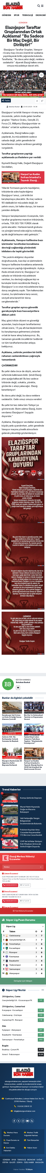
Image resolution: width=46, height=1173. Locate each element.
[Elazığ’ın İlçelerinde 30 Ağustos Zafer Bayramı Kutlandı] (12, 753)
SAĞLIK (39, 1160)
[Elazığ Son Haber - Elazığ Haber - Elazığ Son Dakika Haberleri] (13, 6)
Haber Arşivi (32, 1148)
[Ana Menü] (42, 6)
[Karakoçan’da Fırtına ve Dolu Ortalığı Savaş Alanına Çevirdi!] (12, 708)
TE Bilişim (29, 1169)
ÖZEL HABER (29, 1162)
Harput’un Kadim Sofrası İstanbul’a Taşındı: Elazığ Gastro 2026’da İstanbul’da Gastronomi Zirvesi (33, 765)
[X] (19, 1121)
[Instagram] (23, 1121)
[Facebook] (14, 1121)
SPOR (16, 15)
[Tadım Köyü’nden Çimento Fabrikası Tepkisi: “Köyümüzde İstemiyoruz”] (34, 729)
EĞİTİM (5, 1162)
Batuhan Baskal (14, 107)
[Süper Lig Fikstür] (43, 990)
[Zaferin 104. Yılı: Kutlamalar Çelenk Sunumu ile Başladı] (12, 729)
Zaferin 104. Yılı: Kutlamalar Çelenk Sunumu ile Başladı (10, 739)
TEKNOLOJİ (27, 15)
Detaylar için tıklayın (23, 981)
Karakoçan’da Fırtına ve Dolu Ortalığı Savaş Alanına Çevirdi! (11, 717)
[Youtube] (27, 1121)
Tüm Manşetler (33, 1140)
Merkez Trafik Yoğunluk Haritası (31, 1134)
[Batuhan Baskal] (8, 684)
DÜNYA (20, 1162)
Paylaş (7, 100)
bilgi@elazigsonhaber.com (24, 1111)
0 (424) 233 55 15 (11, 885)
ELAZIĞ (12, 1162)
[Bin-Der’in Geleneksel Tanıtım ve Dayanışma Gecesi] (34, 708)
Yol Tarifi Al (25, 885)
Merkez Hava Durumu (11, 1134)
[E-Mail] (18, 688)
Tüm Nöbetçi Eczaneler (24, 911)
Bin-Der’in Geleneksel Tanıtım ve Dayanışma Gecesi (33, 717)
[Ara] (38, 6)
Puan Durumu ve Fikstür (11, 1141)
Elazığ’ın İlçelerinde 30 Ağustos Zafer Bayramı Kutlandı (12, 763)
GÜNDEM (6, 15)
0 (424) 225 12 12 (11, 901)
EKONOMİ (41, 15)
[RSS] (32, 1121)
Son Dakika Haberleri (9, 1149)
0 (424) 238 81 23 (25, 1106)
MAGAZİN (39, 1162)
